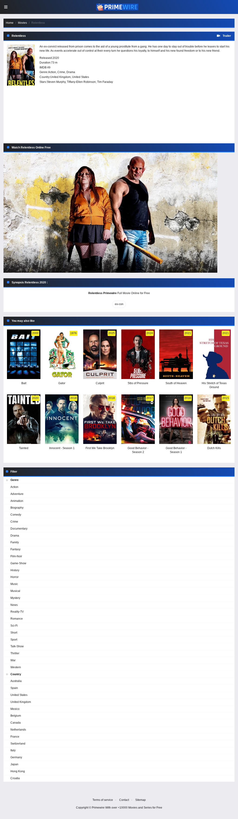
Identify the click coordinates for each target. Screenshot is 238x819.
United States (80, 77)
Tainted (23, 448)
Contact (124, 800)
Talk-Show (17, 646)
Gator (61, 383)
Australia (16, 681)
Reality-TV (17, 611)
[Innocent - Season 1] (62, 419)
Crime (61, 72)
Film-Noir (16, 556)
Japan (14, 764)
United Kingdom (60, 77)
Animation (16, 501)
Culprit (100, 383)
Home (9, 22)
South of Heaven (176, 383)
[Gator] (62, 354)
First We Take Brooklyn (100, 448)
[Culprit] (100, 354)
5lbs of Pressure (138, 383)
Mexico (15, 709)
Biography (16, 507)
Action (52, 72)
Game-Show (18, 563)
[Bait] (23, 354)
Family (14, 542)
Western (15, 667)
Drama (70, 72)
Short (13, 632)
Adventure (16, 494)
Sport (13, 639)
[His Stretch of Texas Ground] (214, 354)
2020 (56, 58)
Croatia (15, 778)
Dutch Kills (214, 448)
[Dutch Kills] (214, 419)
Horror (14, 577)
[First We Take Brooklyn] (100, 419)
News (14, 605)
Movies (22, 22)
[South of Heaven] (176, 354)
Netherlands (18, 729)
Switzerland (17, 743)
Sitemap (140, 800)
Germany (16, 757)
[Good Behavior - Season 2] (138, 419)
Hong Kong (17, 771)
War (13, 660)
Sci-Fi (14, 625)
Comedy (15, 514)
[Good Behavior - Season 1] (176, 419)
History (14, 570)
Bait (23, 383)
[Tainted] (23, 419)
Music (14, 584)
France (14, 736)
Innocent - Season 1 (62, 448)
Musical (15, 591)
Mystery (15, 598)
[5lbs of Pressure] (138, 354)
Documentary (18, 528)
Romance (16, 618)
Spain (14, 688)
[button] (119, 212)
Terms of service (103, 800)
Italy (13, 750)
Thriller (14, 653)
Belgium (15, 715)
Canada (15, 722)
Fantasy (15, 549)
